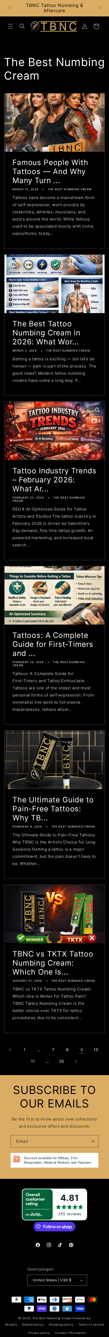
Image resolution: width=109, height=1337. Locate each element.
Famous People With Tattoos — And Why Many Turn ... (50, 171)
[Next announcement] (99, 8)
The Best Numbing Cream (51, 1318)
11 (33, 1061)
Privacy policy (39, 1333)
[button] (10, 26)
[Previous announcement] (10, 8)
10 (96, 1049)
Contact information (70, 1333)
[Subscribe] (92, 1141)
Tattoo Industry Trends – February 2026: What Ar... (54, 479)
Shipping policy (61, 1324)
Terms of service (91, 1324)
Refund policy (32, 1324)
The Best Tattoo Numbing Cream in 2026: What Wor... (46, 332)
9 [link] (81, 1049)
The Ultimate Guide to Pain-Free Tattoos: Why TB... (53, 808)
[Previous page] (10, 1049)
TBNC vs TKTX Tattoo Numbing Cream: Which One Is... (52, 962)
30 (61, 1061)
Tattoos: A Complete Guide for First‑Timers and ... (52, 644)
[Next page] (76, 1061)
